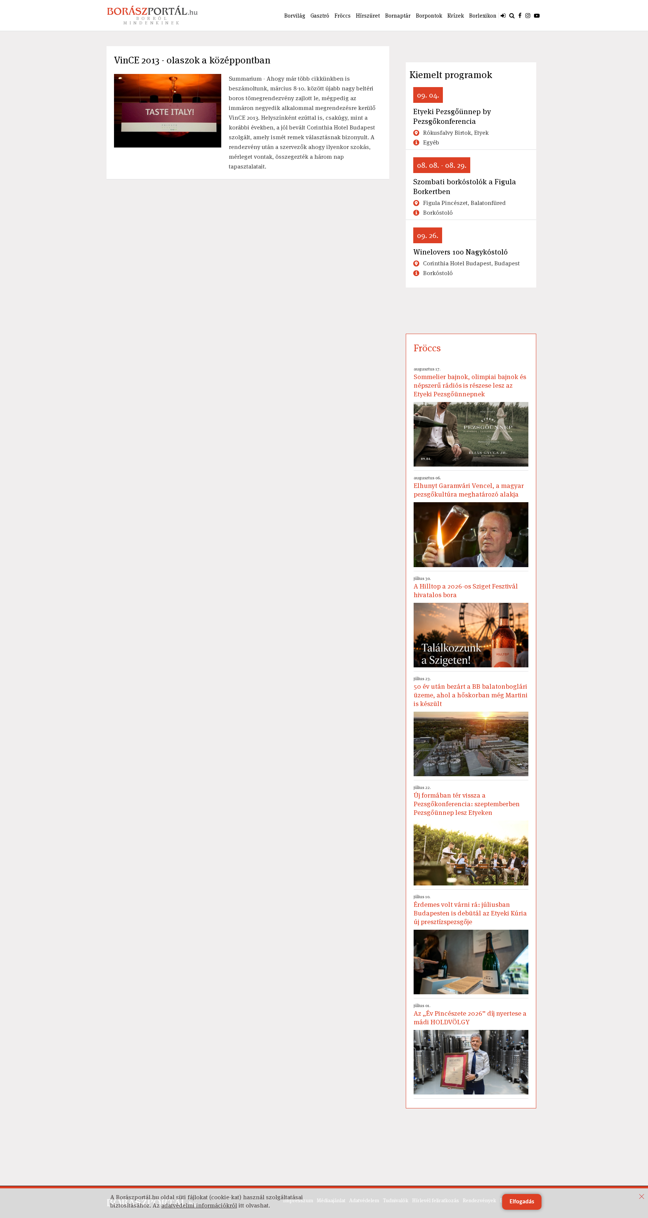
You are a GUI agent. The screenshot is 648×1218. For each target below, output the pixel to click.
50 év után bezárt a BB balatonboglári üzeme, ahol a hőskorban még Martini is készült (471, 692)
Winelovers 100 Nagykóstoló (460, 252)
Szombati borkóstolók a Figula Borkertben (464, 186)
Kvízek (455, 15)
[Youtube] (537, 15)
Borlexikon (482, 15)
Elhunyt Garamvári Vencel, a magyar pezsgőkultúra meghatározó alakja (469, 486)
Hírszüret (368, 15)
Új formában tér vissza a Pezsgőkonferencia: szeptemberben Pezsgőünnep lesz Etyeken (467, 800)
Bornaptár (398, 15)
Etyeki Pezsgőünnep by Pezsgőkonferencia (452, 116)
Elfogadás (522, 1202)
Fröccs (342, 15)
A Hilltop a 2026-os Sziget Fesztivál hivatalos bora (466, 587)
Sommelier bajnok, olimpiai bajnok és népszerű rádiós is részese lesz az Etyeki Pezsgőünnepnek (470, 382)
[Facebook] (520, 15)
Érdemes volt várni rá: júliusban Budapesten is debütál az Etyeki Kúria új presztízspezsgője (470, 910)
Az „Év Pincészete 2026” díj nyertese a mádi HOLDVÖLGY (470, 1014)
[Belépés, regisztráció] (503, 15)
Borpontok (429, 15)
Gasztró (319, 15)
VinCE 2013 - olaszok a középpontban (192, 60)
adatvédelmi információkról (199, 1205)
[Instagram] (528, 15)
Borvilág (294, 15)
